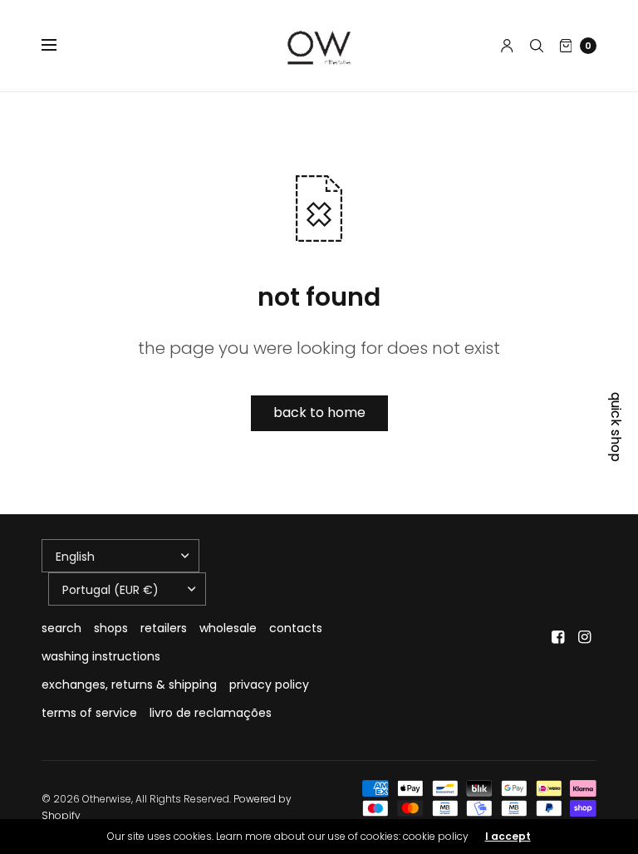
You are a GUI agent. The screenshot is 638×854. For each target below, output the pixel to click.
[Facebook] (558, 637)
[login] (507, 46)
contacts (295, 628)
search (61, 628)
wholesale (228, 628)
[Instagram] (584, 637)
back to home (319, 412)
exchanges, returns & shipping (129, 684)
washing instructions (101, 656)
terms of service (89, 712)
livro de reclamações (211, 712)
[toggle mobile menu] (60, 45)
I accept (508, 837)
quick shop (615, 427)
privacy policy (269, 684)
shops (111, 628)
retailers (163, 628)
